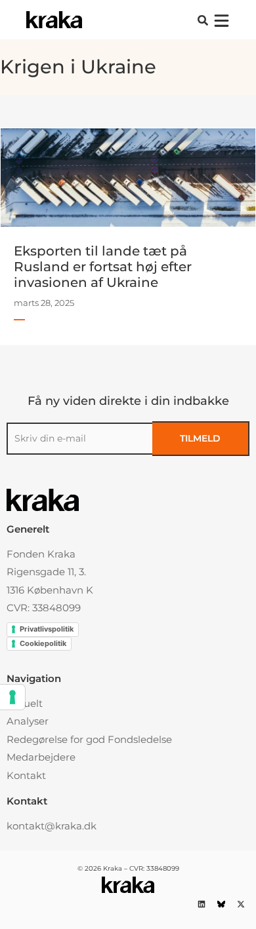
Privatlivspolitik (47, 629)
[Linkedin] (201, 904)
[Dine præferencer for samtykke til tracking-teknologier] (12, 697)
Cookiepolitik (43, 643)
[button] (203, 20)
